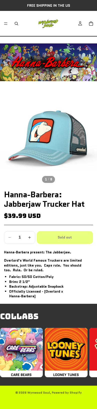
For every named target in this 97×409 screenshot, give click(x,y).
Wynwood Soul (38, 392)
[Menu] (5, 23)
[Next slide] (87, 352)
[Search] (16, 23)
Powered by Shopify (67, 392)
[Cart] (91, 23)
